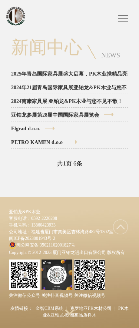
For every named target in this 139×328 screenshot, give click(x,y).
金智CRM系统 (49, 308)
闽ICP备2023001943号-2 (32, 238)
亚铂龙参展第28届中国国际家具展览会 (55, 115)
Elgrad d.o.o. (25, 128)
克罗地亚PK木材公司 (91, 308)
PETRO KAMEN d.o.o (37, 142)
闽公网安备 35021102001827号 (45, 245)
